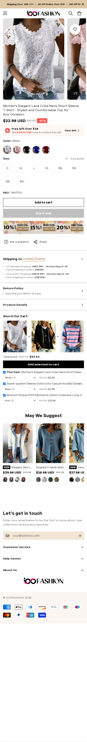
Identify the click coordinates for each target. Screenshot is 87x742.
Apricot (83, 479)
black (5, 479)
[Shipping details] (81, 259)
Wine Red (46, 150)
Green (50, 479)
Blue (36, 150)
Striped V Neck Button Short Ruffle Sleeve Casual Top (51, 467)
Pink (17, 150)
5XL (23, 183)
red (23, 479)
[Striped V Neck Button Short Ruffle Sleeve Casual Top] (51, 443)
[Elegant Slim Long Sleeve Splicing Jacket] (18, 443)
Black (26, 150)
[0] (79, 13)
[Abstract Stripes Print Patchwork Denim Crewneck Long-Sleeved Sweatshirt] (72, 336)
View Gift (70, 130)
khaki (11, 479)
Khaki (56, 479)
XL (49, 170)
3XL (75, 170)
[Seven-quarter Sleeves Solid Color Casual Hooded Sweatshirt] (43, 336)
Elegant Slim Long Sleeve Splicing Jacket (22, 467)
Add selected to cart (43, 364)
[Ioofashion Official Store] (43, 13)
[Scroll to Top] (80, 721)
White (7, 150)
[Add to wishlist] (75, 29)
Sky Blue (77, 479)
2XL (61, 170)
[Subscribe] (76, 536)
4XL (9, 183)
